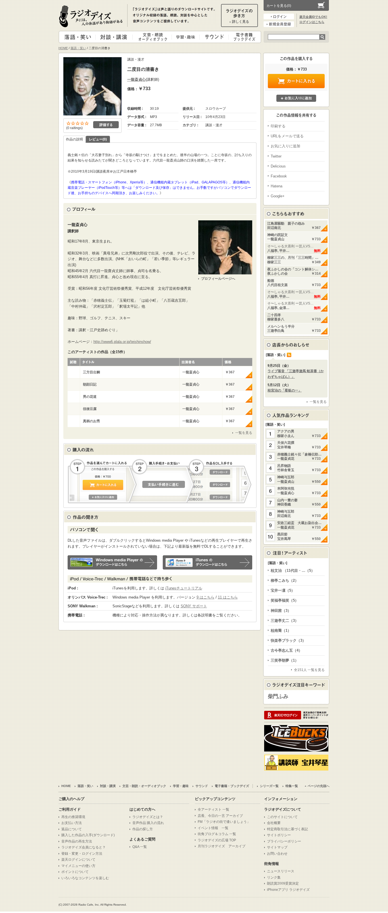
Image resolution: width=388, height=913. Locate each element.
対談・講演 (115, 37)
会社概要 (274, 823)
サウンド (212, 37)
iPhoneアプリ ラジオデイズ (288, 890)
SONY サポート (194, 606)
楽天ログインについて (78, 860)
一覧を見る (243, 433)
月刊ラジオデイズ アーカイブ (221, 846)
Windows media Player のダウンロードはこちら (112, 562)
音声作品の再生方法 (76, 841)
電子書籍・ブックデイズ (244, 37)
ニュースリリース (280, 871)
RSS (289, 354)
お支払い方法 (71, 823)
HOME (63, 48)
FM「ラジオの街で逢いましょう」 (224, 822)
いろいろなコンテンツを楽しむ (85, 878)
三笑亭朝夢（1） (285, 660)
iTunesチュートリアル (183, 588)
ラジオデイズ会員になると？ (83, 847)
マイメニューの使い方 (78, 866)
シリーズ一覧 (269, 786)
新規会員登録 (279, 24)
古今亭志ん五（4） (286, 650)
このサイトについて (282, 817)
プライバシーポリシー (284, 841)
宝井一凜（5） (283, 590)
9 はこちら (205, 597)
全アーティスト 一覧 (213, 809)
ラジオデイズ (92, 16)
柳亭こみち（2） (285, 580)
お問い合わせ (277, 854)
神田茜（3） (281, 610)
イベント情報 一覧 (213, 828)
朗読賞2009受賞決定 (283, 883)
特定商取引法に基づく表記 (287, 829)
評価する (106, 124)
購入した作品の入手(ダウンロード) (88, 835)
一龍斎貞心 (136, 79)
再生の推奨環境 (73, 817)
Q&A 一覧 (139, 847)
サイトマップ (277, 847)
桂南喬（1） (281, 630)
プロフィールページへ (218, 279)
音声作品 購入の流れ (148, 823)
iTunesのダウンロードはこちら (207, 562)
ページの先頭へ (318, 786)
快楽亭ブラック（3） (288, 640)
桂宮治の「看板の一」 (285, 390)
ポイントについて (75, 872)
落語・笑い (77, 37)
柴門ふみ (278, 696)
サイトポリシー (279, 835)
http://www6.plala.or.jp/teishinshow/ (122, 341)
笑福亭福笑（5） (285, 600)
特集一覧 (291, 786)
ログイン (279, 16)
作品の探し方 (142, 829)
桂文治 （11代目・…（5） (293, 570)
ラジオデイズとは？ (147, 817)
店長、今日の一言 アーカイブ (220, 816)
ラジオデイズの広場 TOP (217, 840)
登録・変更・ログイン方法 (81, 854)
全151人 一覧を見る (309, 670)
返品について (71, 829)
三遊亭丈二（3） (285, 620)
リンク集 (274, 877)
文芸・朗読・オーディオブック (154, 37)
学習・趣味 (186, 37)
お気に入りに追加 (296, 98)
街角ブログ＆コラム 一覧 (217, 834)
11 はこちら (228, 597)
